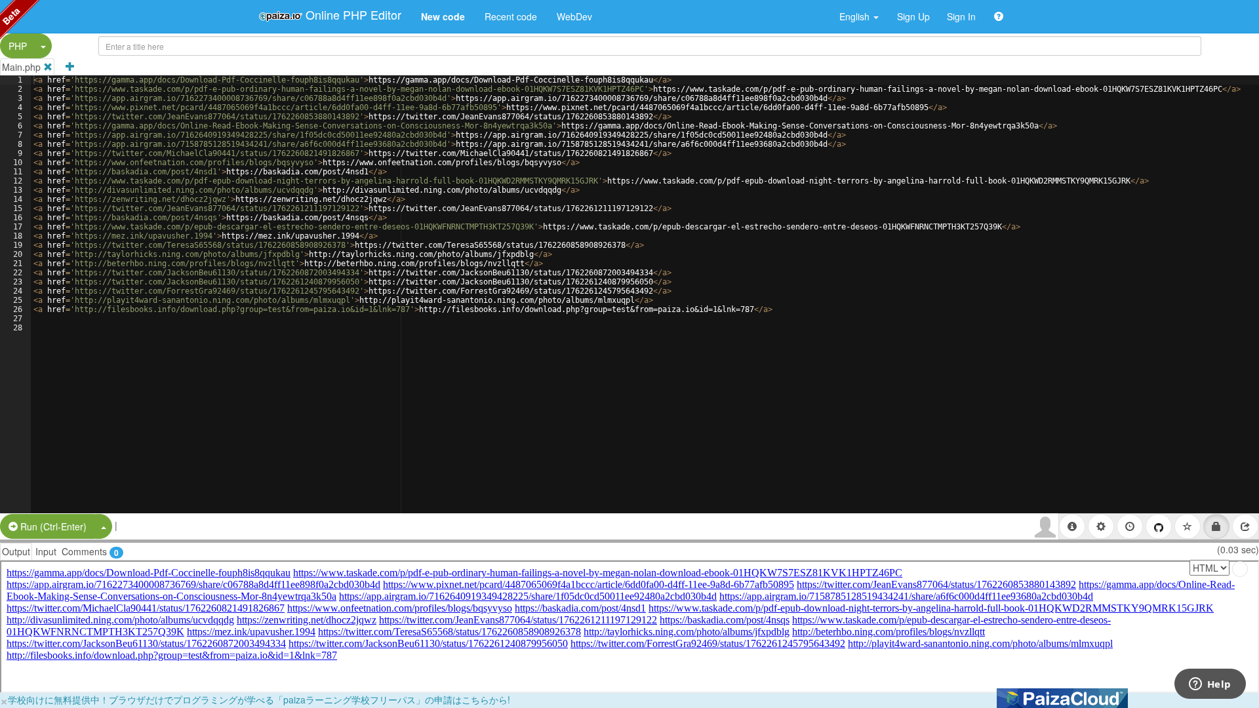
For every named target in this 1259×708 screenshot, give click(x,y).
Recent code (511, 16)
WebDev (574, 16)
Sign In (961, 16)
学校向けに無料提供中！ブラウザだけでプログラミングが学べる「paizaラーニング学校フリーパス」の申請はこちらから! (259, 699)
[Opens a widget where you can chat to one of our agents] (1210, 685)
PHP (18, 45)
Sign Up (913, 16)
